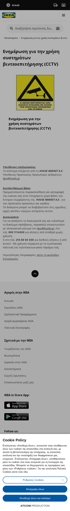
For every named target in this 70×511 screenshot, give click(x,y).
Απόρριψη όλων (35, 489)
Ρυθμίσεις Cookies (33, 479)
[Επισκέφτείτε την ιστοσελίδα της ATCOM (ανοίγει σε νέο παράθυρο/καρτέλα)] (35, 505)
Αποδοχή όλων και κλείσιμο (35, 498)
